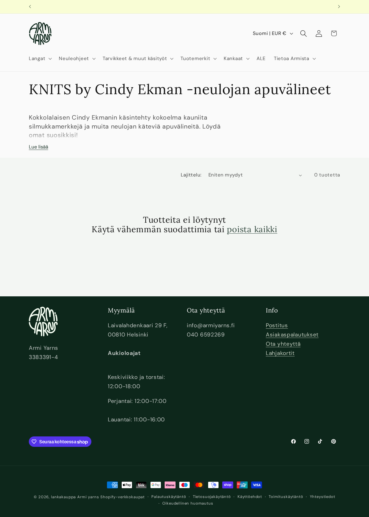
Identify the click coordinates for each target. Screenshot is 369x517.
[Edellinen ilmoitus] (30, 6)
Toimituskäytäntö (286, 496)
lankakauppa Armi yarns (75, 496)
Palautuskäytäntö (168, 496)
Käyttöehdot (250, 496)
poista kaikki (252, 229)
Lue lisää (38, 147)
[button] (40, 58)
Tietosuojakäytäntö (212, 496)
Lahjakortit (280, 353)
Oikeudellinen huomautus (187, 503)
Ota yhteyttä (283, 343)
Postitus (277, 325)
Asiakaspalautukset (292, 334)
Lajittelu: (191, 175)
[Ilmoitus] (339, 6)
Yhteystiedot (322, 496)
